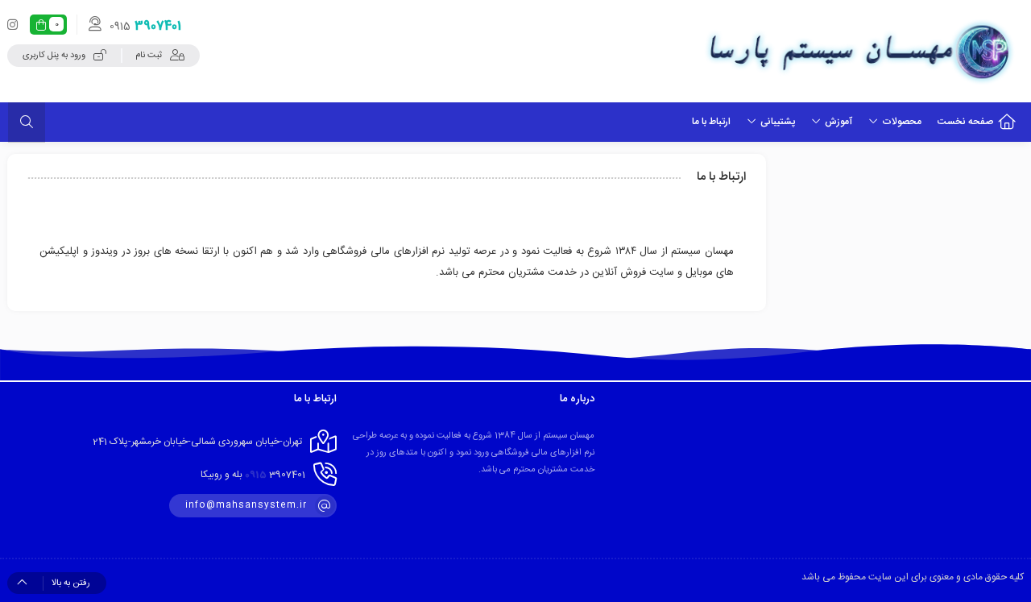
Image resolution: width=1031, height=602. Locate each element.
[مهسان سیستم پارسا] (859, 51)
